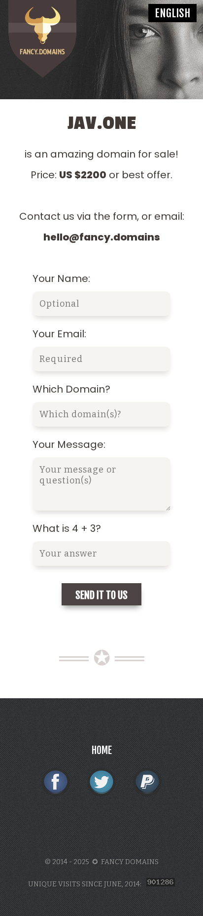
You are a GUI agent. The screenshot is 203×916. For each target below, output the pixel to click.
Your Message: (69, 444)
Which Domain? (71, 389)
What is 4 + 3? (67, 528)
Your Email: (59, 334)
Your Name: (61, 278)
